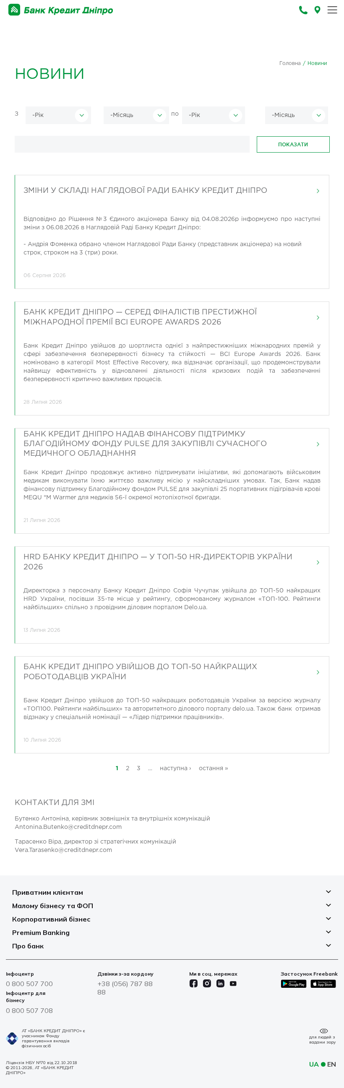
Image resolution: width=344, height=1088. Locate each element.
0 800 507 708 (29, 1010)
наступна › (175, 768)
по (175, 114)
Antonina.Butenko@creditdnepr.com (68, 827)
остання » (213, 768)
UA (314, 1064)
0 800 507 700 (29, 983)
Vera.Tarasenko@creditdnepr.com (63, 850)
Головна (290, 63)
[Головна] (61, 10)
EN (331, 1064)
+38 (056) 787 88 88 (125, 987)
